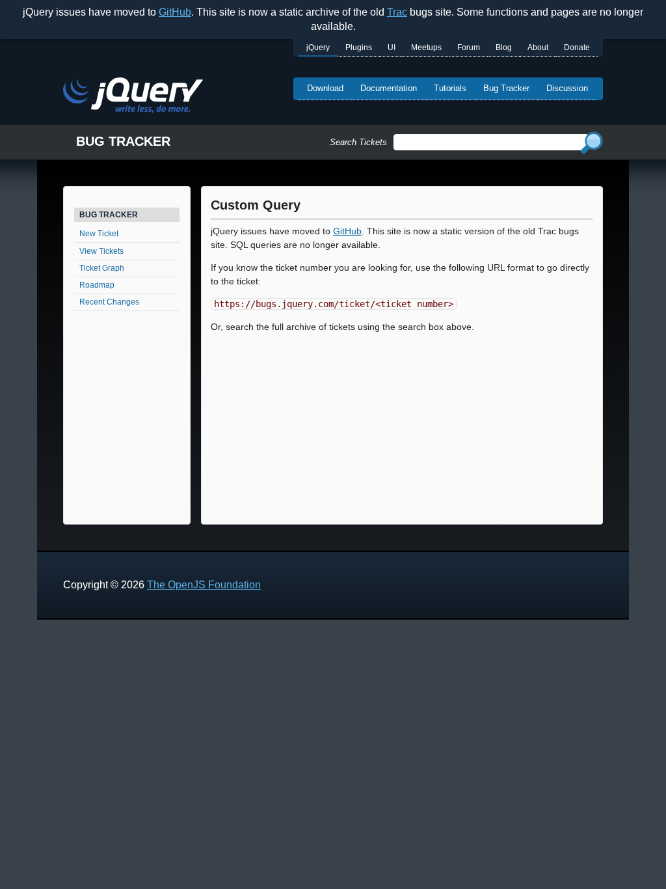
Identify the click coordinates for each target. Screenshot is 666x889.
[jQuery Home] (133, 97)
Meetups (426, 47)
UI (391, 47)
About (537, 47)
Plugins (358, 47)
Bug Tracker (506, 88)
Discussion (567, 88)
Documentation (388, 88)
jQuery (318, 47)
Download (325, 88)
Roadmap (96, 285)
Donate (577, 47)
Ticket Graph (101, 268)
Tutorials (450, 88)
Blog (504, 47)
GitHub (175, 12)
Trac (397, 12)
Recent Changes (109, 302)
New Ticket (98, 233)
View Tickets (101, 251)
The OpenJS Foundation (204, 584)
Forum (468, 47)
